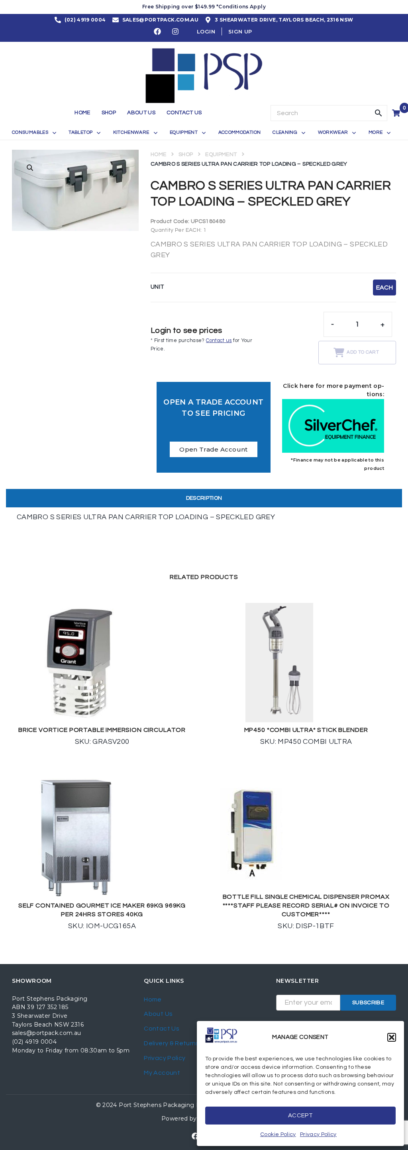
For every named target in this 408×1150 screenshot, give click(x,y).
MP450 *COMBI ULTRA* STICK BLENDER (306, 730)
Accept (300, 1116)
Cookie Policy (278, 1134)
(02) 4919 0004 (34, 1041)
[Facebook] (158, 31)
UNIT (157, 287)
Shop (185, 154)
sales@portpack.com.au (46, 1033)
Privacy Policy (318, 1134)
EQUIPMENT (221, 154)
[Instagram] (176, 31)
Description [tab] (204, 498)
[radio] (384, 287)
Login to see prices (186, 330)
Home (158, 154)
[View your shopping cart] (397, 113)
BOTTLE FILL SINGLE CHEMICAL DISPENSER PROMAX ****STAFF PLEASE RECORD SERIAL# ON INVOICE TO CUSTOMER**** (306, 905)
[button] (392, 1037)
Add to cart (363, 352)
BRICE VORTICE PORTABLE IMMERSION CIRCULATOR (102, 730)
